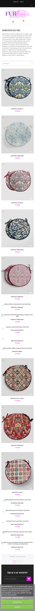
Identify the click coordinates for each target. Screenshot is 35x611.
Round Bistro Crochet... (17, 492)
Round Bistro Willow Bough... (17, 156)
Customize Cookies (17, 597)
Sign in (21, 1)
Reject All (17, 602)
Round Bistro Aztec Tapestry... (17, 398)
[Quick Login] (19, 21)
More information (6, 597)
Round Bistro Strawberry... (17, 109)
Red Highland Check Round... (17, 503)
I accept (17, 607)
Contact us (15, 1)
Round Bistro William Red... (17, 445)
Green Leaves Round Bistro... (17, 330)
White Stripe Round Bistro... (17, 341)
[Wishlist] (22, 21)
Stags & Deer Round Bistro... (17, 524)
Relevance (18, 63)
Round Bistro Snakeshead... (17, 296)
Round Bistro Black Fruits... (17, 547)
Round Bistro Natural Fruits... (17, 535)
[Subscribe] (29, 579)
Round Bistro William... (17, 351)
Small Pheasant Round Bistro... (17, 513)
